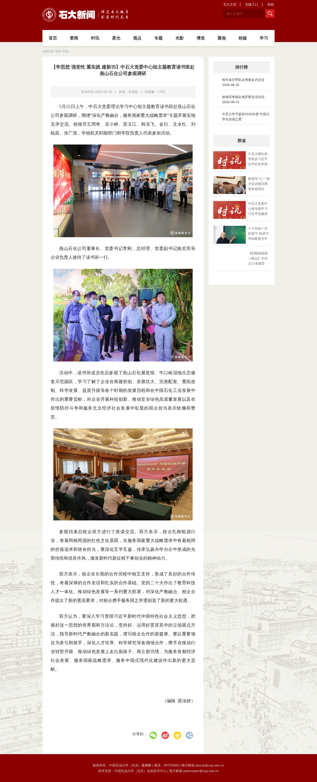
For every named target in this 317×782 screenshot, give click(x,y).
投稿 (270, 4)
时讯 (95, 38)
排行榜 (241, 67)
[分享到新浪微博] (165, 735)
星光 (116, 38)
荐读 (241, 140)
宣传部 (147, 765)
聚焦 (222, 38)
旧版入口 (251, 4)
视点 (137, 38)
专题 (158, 38)
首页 (53, 38)
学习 (264, 38)
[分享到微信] (153, 735)
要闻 (74, 38)
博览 (201, 38)
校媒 (243, 38)
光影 (179, 38)
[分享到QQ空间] (177, 735)
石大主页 (229, 4)
